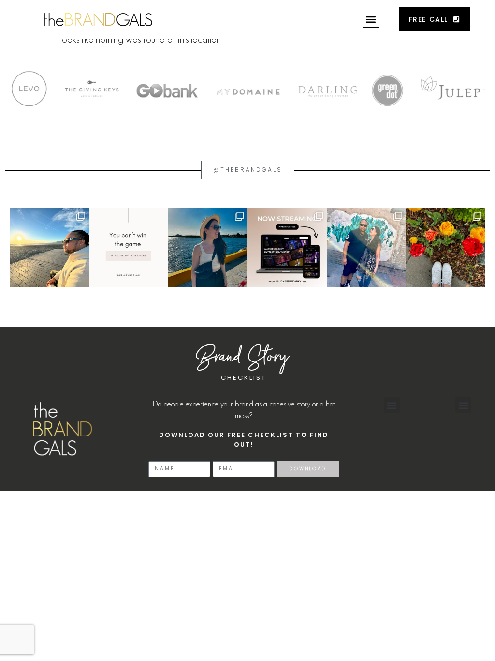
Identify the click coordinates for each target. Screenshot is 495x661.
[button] (371, 19)
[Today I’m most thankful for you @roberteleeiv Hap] (49, 247)
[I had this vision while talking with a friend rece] (445, 247)
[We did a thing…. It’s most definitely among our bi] (287, 247)
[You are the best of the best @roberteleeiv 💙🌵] (366, 247)
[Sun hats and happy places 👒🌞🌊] (208, 247)
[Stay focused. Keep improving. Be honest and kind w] (128, 247)
